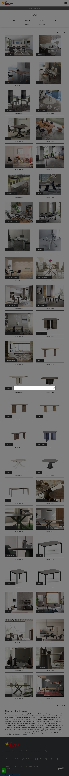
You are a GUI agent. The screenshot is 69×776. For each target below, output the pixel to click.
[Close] (54, 388)
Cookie (6, 775)
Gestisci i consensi (15, 775)
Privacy (2, 775)
